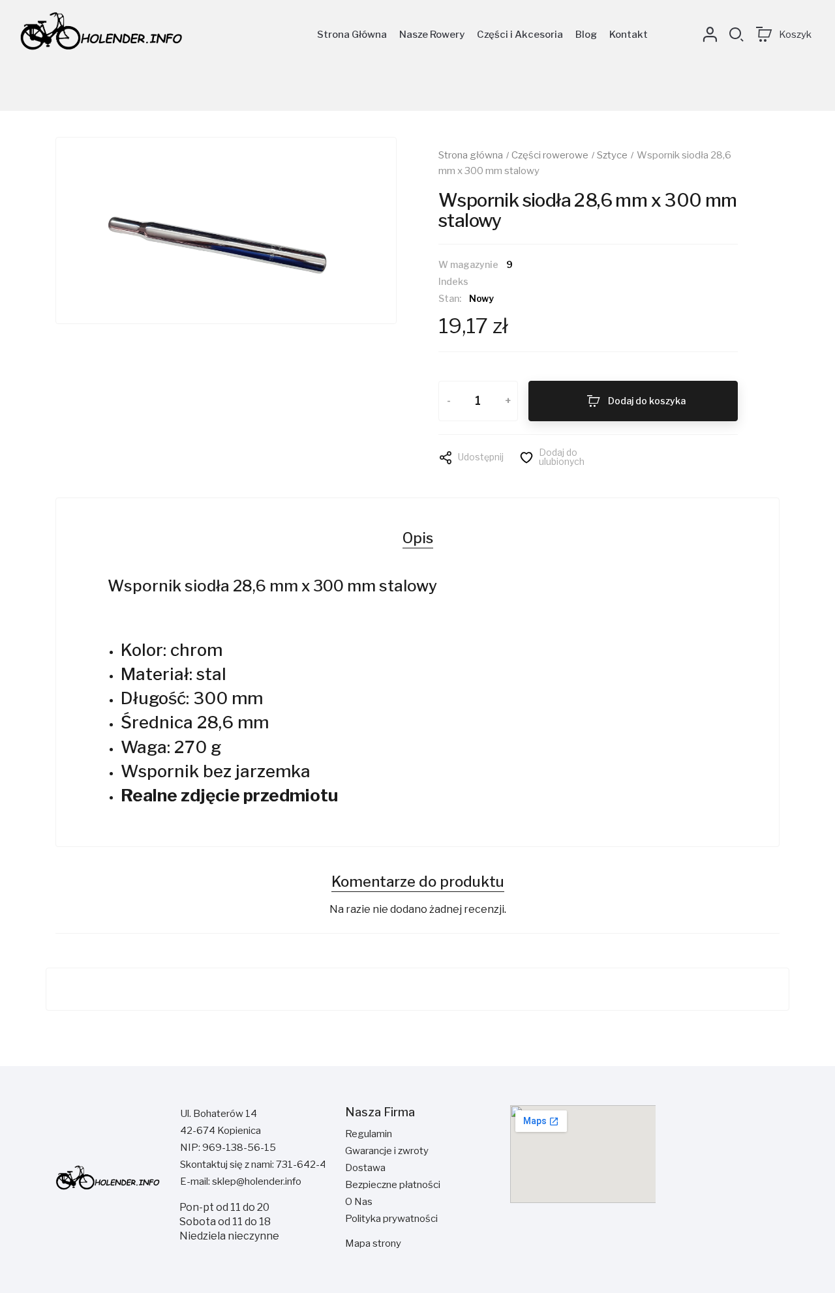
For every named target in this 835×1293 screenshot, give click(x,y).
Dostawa (365, 1168)
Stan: (449, 298)
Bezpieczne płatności (392, 1185)
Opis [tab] (417, 537)
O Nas (358, 1202)
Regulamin (368, 1134)
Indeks (453, 281)
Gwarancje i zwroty (387, 1151)
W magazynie (468, 264)
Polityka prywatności (391, 1219)
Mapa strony (373, 1243)
